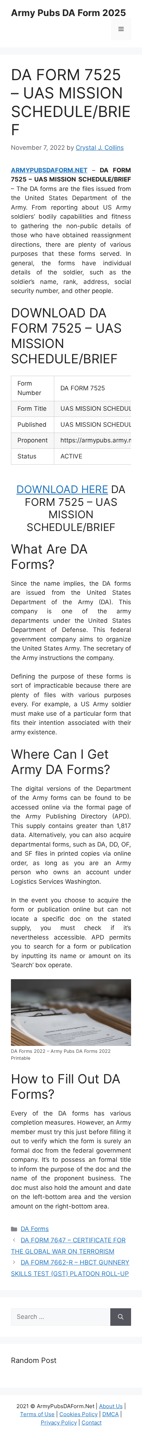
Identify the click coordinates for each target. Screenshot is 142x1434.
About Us (111, 1406)
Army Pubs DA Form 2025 (68, 12)
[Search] (120, 1317)
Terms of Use (37, 1414)
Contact (92, 1422)
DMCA (110, 1414)
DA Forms (35, 1228)
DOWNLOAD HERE (62, 489)
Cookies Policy (78, 1414)
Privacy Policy (59, 1422)
